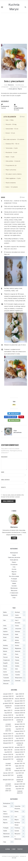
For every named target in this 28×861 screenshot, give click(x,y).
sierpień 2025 (19, 708)
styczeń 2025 (7, 717)
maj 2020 (18, 788)
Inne (14, 567)
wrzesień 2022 (7, 747)
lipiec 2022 (7, 750)
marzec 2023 (7, 738)
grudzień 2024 (19, 717)
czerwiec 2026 (7, 696)
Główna (7, 849)
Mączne (14, 571)
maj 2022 (7, 752)
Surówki (14, 586)
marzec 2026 (19, 698)
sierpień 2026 (7, 694)
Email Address (5, 479)
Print (23, 116)
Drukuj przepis (15, 420)
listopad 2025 (19, 703)
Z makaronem (14, 593)
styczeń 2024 (7, 736)
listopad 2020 (7, 779)
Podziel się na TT (15, 413)
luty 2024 (19, 733)
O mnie (14, 538)
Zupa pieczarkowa (17, 431)
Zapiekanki (14, 595)
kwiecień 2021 (18, 770)
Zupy (14, 597)
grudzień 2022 (19, 740)
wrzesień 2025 (19, 705)
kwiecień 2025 (19, 712)
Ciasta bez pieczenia (14, 557)
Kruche (14, 569)
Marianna (11, 85)
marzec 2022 (7, 754)
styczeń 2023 (7, 740)
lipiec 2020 (18, 786)
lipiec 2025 (7, 710)
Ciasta (14, 555)
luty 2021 (18, 773)
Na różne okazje (14, 576)
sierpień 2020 (18, 784)
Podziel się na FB (11, 417)
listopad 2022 (7, 743)
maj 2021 (18, 768)
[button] (2, 7)
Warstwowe (14, 588)
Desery (14, 562)
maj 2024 (18, 729)
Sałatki (14, 583)
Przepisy (20, 849)
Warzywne (14, 590)
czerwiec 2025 (18, 710)
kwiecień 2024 (19, 731)
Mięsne (20, 89)
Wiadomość (4, 457)
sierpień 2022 (19, 747)
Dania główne (13, 89)
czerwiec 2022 (18, 750)
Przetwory (14, 581)
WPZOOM (14, 857)
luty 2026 (7, 701)
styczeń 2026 (19, 701)
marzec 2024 (7, 733)
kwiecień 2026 (7, 698)
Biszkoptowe (14, 552)
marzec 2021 (7, 773)
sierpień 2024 (19, 724)
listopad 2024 (7, 720)
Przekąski (14, 578)
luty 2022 (18, 754)
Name (2, 472)
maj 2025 (7, 712)
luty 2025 (18, 715)
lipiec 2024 (18, 726)
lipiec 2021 (18, 766)
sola (14, 404)
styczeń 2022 (7, 757)
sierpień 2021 (18, 763)
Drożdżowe (14, 564)
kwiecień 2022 (19, 752)
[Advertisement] (14, 29)
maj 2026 (18, 696)
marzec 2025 (7, 715)
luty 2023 (18, 738)
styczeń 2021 (7, 775)
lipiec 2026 (19, 694)
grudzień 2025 (7, 703)
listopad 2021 (7, 759)
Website (3, 487)
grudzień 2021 (19, 757)
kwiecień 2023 (19, 736)
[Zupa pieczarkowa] (8, 431)
